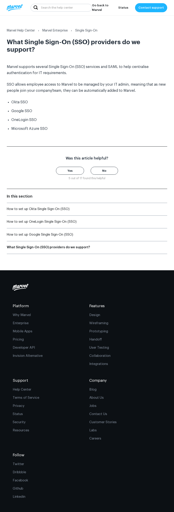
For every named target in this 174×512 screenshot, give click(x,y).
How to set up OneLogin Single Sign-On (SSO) (42, 221)
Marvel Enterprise (55, 30)
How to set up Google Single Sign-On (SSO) (40, 234)
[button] (70, 171)
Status (123, 7)
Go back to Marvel (100, 7)
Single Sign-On (86, 30)
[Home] (15, 7)
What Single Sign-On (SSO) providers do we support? (48, 247)
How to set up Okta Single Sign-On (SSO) (38, 209)
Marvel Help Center (21, 30)
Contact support (151, 7)
